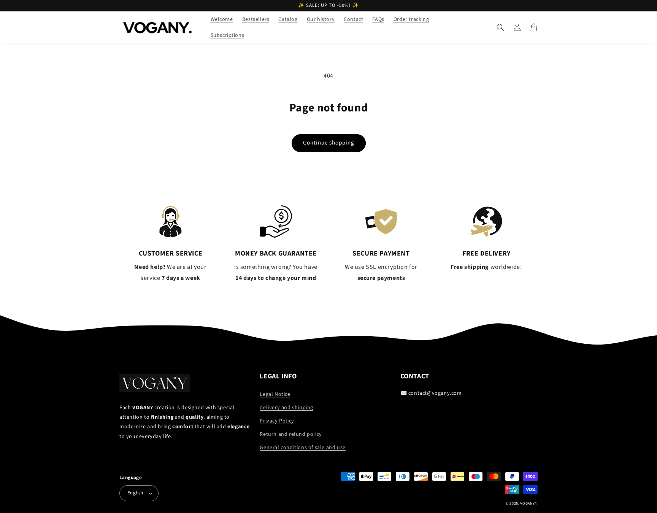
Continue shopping (328, 143)
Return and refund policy (291, 434)
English (135, 492)
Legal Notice (275, 394)
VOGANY (527, 503)
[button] (500, 27)
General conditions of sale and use (302, 447)
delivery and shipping (286, 407)
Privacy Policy (277, 421)
